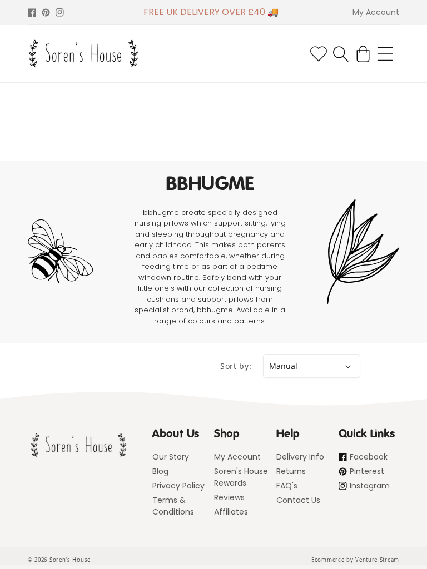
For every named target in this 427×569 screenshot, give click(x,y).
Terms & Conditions (173, 506)
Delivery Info (300, 456)
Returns (291, 471)
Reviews (229, 497)
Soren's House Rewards (241, 477)
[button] (340, 54)
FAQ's (286, 485)
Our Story (170, 456)
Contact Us (298, 500)
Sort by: (236, 366)
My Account (237, 456)
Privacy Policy (178, 485)
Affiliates (231, 511)
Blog (160, 471)
